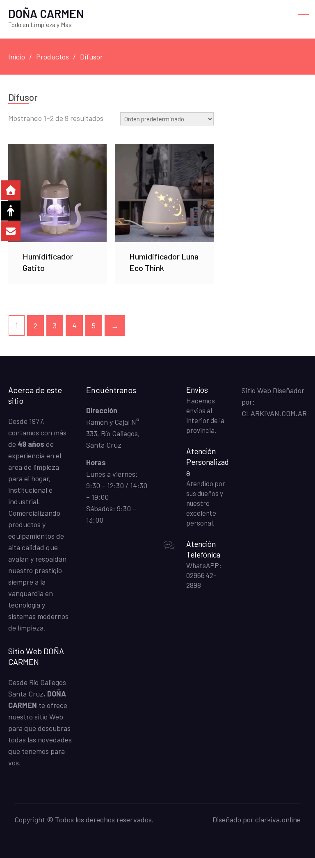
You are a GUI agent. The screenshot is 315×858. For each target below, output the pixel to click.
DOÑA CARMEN (46, 13)
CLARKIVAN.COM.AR (274, 413)
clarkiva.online (278, 819)
